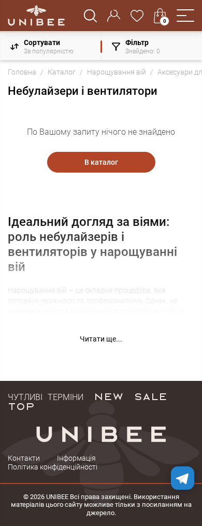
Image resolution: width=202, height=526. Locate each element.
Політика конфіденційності (52, 467)
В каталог (101, 162)
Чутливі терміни (45, 396)
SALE (150, 396)
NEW (108, 396)
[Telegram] (182, 478)
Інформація (76, 458)
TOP (21, 406)
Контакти (24, 458)
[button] (185, 15)
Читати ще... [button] (101, 339)
